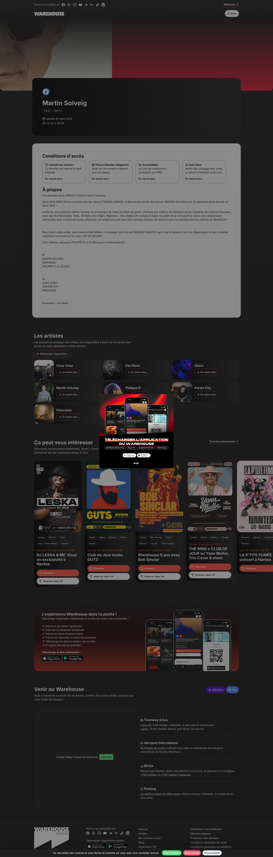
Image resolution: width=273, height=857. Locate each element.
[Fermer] (172, 390)
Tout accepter (172, 852)
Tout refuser (192, 852)
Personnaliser (212, 852)
